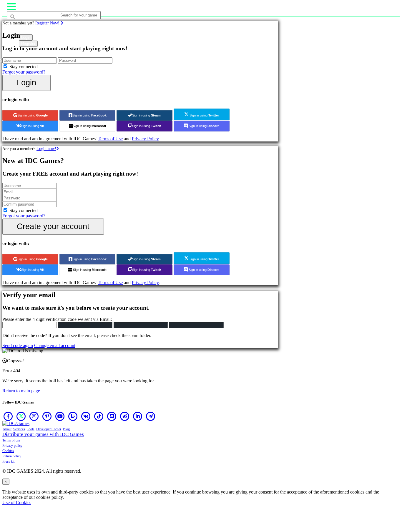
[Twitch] (73, 416)
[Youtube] (60, 416)
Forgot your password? (23, 71)
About (7, 429)
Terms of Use (110, 138)
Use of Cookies (16, 502)
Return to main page (21, 390)
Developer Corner (48, 429)
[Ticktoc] (99, 416)
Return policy (11, 456)
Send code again (17, 345)
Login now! (46, 148)
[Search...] (21, 26)
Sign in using (32, 115)
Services (19, 429)
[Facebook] (8, 416)
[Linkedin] (138, 416)
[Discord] (112, 416)
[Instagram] (34, 416)
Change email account (54, 345)
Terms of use (11, 440)
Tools (30, 429)
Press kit (8, 461)
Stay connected (23, 66)
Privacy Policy (145, 138)
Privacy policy (12, 446)
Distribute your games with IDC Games (43, 434)
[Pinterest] (47, 416)
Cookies (8, 451)
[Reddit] (125, 416)
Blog (66, 429)
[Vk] (86, 416)
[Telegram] (151, 416)
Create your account (53, 226)
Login (26, 82)
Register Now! (48, 23)
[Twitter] (21, 416)
